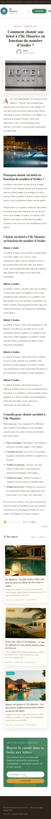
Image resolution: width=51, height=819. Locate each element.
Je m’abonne (25, 781)
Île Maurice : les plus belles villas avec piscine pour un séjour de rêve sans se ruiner (24, 582)
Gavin (25, 51)
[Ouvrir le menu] (49, 11)
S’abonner (39, 11)
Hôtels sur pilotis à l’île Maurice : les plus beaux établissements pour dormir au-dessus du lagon (24, 707)
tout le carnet (39, 537)
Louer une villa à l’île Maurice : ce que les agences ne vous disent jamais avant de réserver (25, 645)
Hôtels (17, 26)
